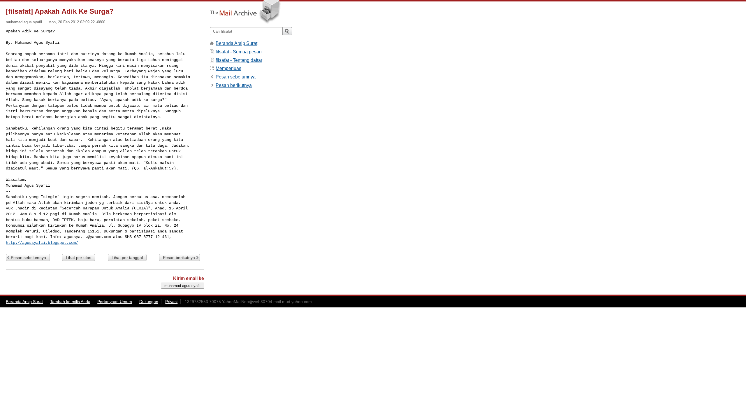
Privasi (171, 301)
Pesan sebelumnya (28, 257)
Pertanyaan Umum (114, 301)
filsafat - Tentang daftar (239, 60)
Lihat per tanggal (127, 257)
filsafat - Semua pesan (239, 51)
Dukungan (148, 301)
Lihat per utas (78, 257)
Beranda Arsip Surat (236, 43)
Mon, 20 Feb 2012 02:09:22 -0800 (76, 22)
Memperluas (228, 68)
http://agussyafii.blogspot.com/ (42, 242)
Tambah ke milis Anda (70, 301)
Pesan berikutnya (179, 257)
